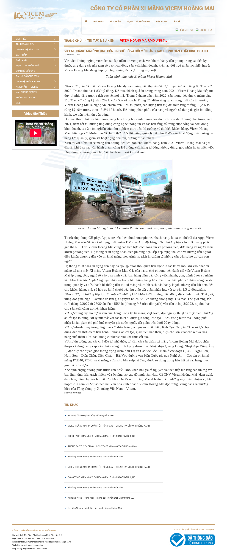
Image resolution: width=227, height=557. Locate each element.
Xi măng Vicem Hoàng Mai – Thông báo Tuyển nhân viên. (95, 456)
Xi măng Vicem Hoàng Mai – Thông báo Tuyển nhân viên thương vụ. (101, 497)
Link (18, 102)
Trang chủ (73, 40)
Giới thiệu (98, 21)
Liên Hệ (176, 21)
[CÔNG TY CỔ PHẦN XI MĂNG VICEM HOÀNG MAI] (35, 15)
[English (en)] (204, 30)
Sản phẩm (115, 21)
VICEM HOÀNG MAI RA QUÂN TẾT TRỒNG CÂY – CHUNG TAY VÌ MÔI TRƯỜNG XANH (109, 425)
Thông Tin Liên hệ (25, 97)
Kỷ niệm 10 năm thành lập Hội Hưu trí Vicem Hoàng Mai (95, 508)
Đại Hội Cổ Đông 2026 (27, 76)
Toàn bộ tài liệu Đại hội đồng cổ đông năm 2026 (91, 415)
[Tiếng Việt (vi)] (184, 30)
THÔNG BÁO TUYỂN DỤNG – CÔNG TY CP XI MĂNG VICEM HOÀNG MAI (102, 446)
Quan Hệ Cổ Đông (25, 70)
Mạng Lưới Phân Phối (138, 21)
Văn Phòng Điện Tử (26, 92)
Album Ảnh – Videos (27, 86)
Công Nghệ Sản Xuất (27, 49)
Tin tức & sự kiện (25, 44)
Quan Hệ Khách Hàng (28, 81)
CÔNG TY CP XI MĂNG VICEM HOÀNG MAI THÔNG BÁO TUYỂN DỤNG (101, 436)
